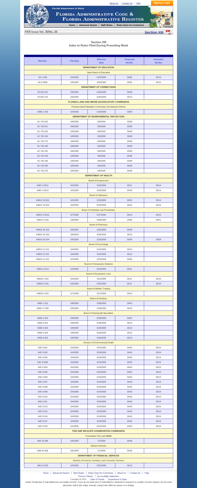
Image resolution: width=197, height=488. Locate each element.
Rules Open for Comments (100, 473)
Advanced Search (61, 473)
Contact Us (127, 3)
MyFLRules (78, 473)
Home (37, 15)
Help (138, 3)
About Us (114, 3)
